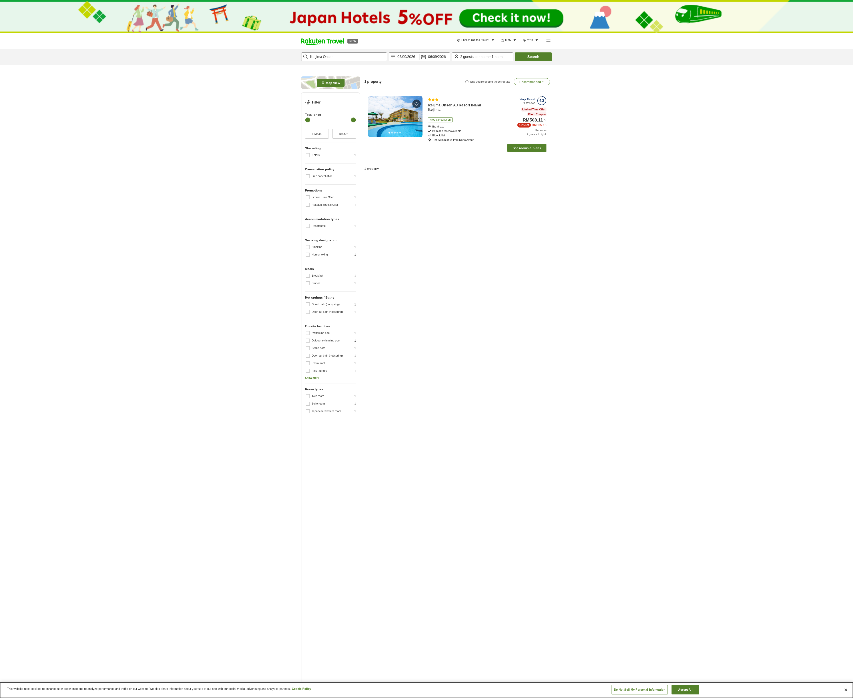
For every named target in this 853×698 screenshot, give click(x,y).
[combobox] (344, 56)
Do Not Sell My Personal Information (640, 689)
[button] (322, 41)
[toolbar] (419, 56)
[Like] (416, 104)
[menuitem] (476, 40)
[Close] (846, 690)
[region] (426, 690)
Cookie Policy (301, 688)
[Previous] (373, 116)
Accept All (685, 689)
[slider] (307, 120)
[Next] (418, 116)
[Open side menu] (548, 41)
